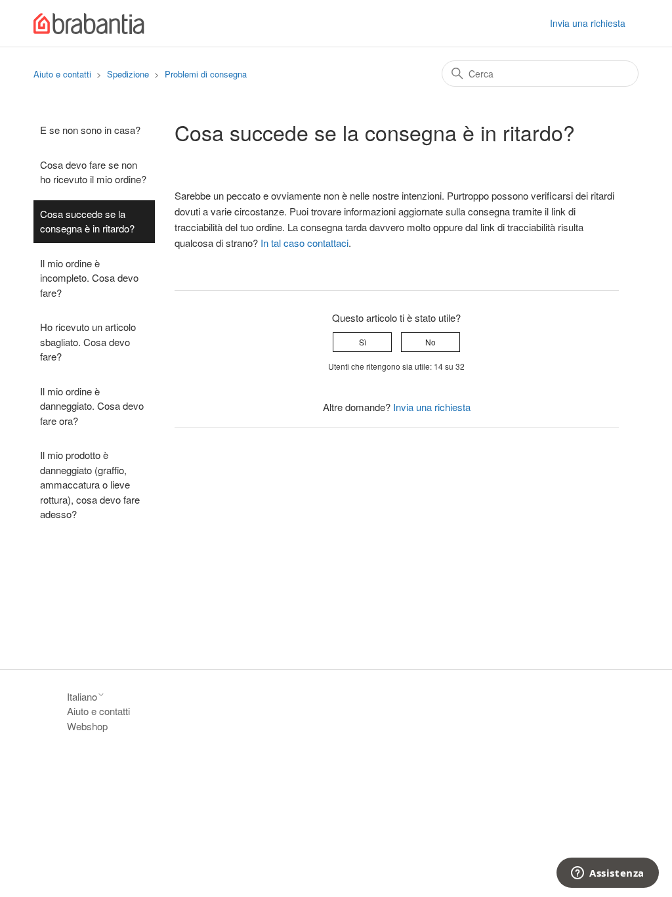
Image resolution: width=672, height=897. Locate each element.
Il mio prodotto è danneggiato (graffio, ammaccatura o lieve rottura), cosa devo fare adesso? (90, 484)
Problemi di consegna (206, 74)
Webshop (87, 726)
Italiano (82, 696)
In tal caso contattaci (304, 243)
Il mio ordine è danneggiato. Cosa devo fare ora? (92, 405)
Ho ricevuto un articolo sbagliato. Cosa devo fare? (88, 341)
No (430, 341)
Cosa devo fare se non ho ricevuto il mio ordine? (93, 172)
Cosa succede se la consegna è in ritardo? (87, 221)
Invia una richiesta (587, 23)
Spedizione (128, 74)
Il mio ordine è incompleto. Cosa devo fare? (89, 277)
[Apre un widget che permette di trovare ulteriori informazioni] (607, 874)
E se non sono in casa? (90, 130)
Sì (362, 341)
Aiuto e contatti (62, 74)
